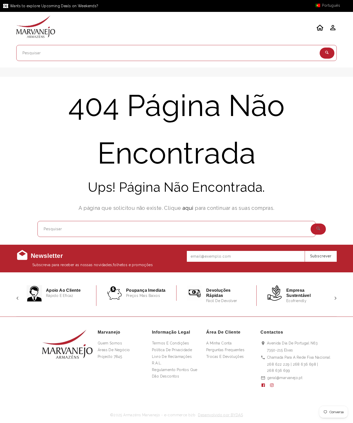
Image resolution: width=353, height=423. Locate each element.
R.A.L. (157, 363)
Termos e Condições (170, 343)
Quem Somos (110, 343)
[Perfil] (332, 29)
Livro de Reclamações (172, 357)
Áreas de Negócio (114, 350)
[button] (330, 5)
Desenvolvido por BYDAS (220, 415)
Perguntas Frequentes (225, 350)
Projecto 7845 (110, 357)
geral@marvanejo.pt (284, 378)
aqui (188, 208)
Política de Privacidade (172, 350)
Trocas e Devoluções (225, 357)
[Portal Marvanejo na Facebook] (265, 385)
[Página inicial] (39, 28)
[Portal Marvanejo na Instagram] (274, 385)
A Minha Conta (219, 343)
